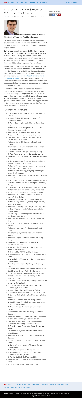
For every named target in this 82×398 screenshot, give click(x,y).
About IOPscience (33, 384)
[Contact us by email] (50, 15)
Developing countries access (58, 384)
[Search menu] (18, 2)
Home (6, 17)
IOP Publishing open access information (17, 387)
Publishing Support (44, 2)
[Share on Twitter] (56, 15)
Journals (24, 2)
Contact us (44, 384)
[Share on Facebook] (53, 15)
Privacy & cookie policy (23, 393)
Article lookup (71, 2)
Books (32, 2)
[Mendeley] (59, 15)
